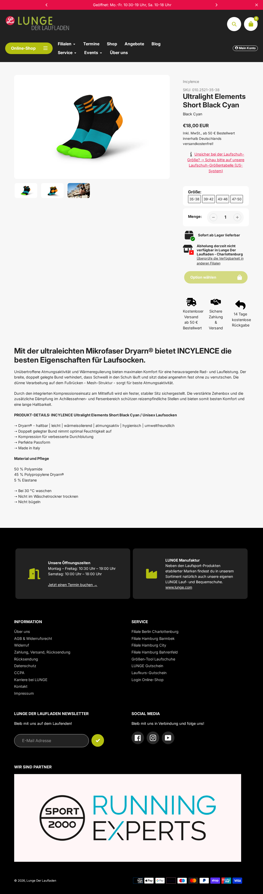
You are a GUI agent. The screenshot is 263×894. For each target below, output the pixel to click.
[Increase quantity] (237, 217)
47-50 (236, 199)
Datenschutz (25, 666)
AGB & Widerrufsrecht (33, 638)
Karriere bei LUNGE (31, 679)
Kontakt (20, 686)
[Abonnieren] (97, 740)
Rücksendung (26, 659)
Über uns (22, 631)
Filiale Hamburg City (149, 645)
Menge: (195, 216)
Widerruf (21, 645)
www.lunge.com (178, 587)
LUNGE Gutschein (147, 666)
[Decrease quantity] (213, 217)
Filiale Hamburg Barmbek (153, 638)
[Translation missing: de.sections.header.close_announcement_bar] (256, 4)
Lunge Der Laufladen (41, 880)
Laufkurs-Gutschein (149, 672)
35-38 (194, 199)
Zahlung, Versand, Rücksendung (42, 652)
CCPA (19, 672)
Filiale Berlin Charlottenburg (155, 631)
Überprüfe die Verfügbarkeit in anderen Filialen (220, 260)
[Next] (216, 4)
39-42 (208, 199)
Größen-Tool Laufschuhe (153, 659)
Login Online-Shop (148, 679)
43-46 (223, 199)
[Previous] (46, 4)
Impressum (24, 693)
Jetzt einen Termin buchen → (72, 584)
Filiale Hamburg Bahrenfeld (155, 652)
